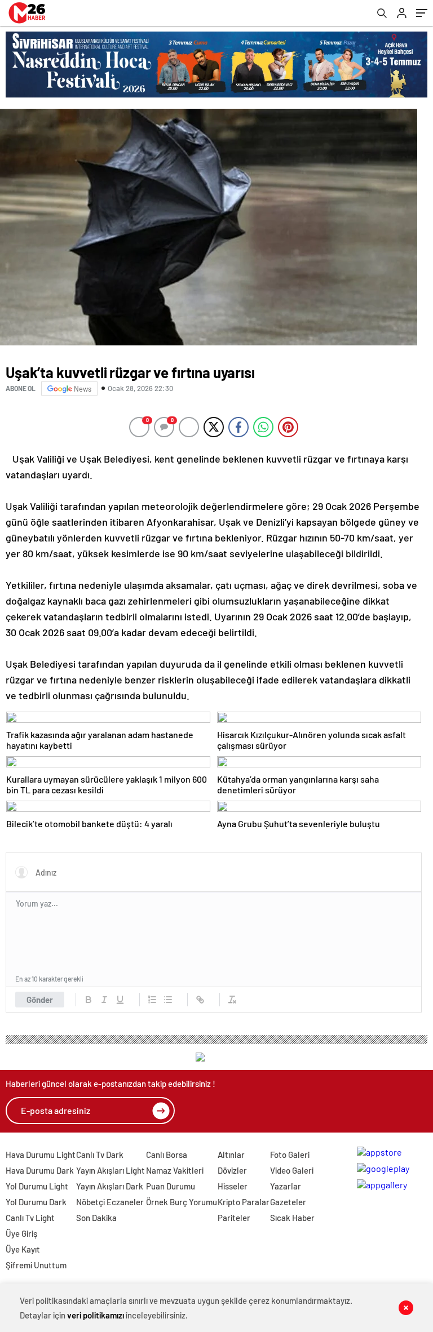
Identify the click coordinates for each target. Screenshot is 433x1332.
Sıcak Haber (292, 1218)
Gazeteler (288, 1202)
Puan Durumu (170, 1186)
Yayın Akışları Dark (109, 1186)
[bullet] (168, 999)
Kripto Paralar (243, 1202)
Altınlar (231, 1154)
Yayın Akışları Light (110, 1170)
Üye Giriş (21, 1233)
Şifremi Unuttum (36, 1265)
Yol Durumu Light (37, 1186)
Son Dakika (96, 1218)
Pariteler (234, 1218)
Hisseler (233, 1186)
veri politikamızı (95, 1315)
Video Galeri (291, 1170)
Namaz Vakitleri (175, 1170)
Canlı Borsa (166, 1154)
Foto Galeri (290, 1154)
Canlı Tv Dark (99, 1154)
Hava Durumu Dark (40, 1170)
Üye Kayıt (23, 1249)
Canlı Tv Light (30, 1218)
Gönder (39, 999)
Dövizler (232, 1170)
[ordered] (152, 999)
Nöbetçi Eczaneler (110, 1202)
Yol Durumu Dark (36, 1202)
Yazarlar (285, 1186)
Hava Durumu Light (41, 1154)
